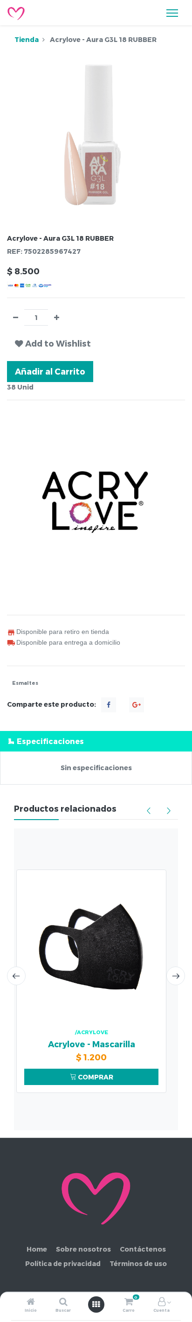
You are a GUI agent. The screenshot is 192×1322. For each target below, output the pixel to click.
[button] (53, 343)
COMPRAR (94, 1077)
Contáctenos (143, 1249)
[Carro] (128, 1302)
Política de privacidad (63, 1263)
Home (37, 1249)
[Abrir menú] (96, 1304)
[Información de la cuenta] (161, 1302)
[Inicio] (31, 1302)
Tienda (26, 39)
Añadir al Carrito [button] (50, 371)
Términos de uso (138, 1263)
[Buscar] (63, 1302)
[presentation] (16, 976)
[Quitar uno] (15, 317)
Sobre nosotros (83, 1249)
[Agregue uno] (56, 317)
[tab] (96, 741)
